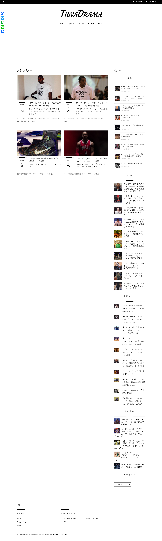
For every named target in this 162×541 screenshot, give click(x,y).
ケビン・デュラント (100, 109)
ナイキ (95, 111)
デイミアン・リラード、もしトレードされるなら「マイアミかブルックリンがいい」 (134, 199)
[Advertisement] (81, 42)
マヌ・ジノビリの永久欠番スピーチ (131, 163)
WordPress (44, 534)
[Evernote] (2, 22)
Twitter (139, 1)
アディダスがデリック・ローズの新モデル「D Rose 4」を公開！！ (92, 159)
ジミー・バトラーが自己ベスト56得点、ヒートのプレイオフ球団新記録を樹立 (134, 245)
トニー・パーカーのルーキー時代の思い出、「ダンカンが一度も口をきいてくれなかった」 (129, 444)
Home (62, 24)
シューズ (32, 109)
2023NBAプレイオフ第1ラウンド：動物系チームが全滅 (134, 233)
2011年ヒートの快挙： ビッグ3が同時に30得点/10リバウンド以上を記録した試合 (133, 382)
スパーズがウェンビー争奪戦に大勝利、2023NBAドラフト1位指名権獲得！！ (134, 211)
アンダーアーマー (86, 109)
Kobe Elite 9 (34, 164)
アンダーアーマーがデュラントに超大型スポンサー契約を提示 (92, 104)
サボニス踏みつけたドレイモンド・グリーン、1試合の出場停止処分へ (134, 265)
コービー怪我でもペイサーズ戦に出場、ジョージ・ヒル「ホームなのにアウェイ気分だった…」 (129, 432)
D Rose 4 (85, 164)
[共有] (2, 31)
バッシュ (39, 109)
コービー (48, 164)
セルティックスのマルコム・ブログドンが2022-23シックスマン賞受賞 (134, 255)
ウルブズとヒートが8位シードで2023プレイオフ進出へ (134, 275)
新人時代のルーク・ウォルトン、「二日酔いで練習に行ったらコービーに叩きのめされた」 (133, 401)
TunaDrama (23, 534)
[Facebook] (2, 13)
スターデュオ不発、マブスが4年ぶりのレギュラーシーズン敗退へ (134, 285)
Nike (77, 109)
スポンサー (80, 111)
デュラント (88, 111)
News (81, 24)
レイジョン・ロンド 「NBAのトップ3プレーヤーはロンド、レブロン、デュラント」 (129, 456)
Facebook (152, 1)
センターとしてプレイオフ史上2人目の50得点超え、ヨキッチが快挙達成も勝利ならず (134, 223)
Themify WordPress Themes (59, 534)
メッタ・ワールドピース (37, 111)
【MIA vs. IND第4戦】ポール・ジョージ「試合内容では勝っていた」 (132, 422)
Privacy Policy (22, 522)
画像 (89, 167)
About (19, 525)
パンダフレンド (54, 109)
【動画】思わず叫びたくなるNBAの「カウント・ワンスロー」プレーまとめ (132, 319)
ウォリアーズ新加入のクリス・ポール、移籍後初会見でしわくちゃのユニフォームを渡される (134, 187)
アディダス (94, 164)
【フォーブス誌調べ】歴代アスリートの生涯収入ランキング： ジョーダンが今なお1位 (133, 330)
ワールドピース (52, 111)
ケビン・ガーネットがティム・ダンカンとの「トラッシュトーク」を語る (133, 352)
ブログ (71, 24)
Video (91, 24)
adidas (78, 164)
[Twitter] (2, 18)
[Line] (2, 27)
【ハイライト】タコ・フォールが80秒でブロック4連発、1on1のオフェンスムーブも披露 (133, 341)
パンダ (45, 109)
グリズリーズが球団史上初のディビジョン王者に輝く (132, 465)
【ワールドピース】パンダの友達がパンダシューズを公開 (45, 104)
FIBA (100, 24)
